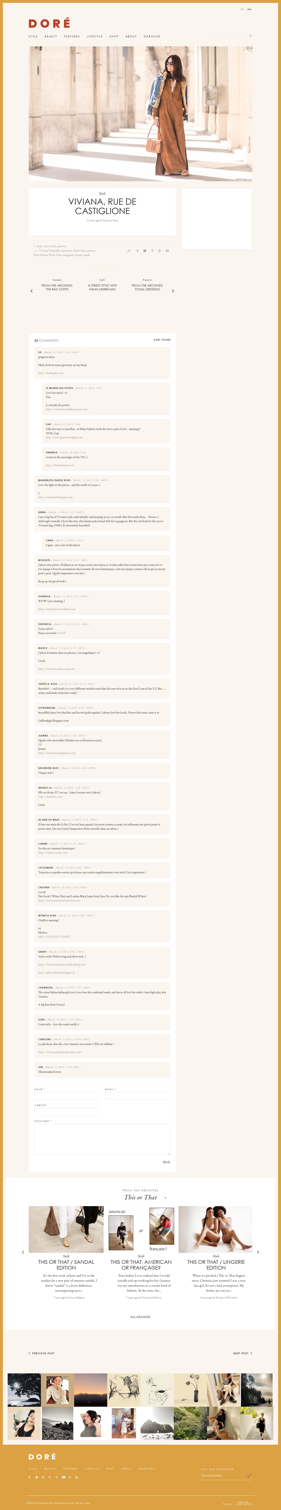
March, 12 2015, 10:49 (67, 1039)
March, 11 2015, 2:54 (86, 480)
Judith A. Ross (47, 683)
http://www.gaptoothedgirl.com (64, 437)
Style (33, 36)
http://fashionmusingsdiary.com (57, 753)
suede (87, 255)
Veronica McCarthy (226, 1297)
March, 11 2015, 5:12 (67, 624)
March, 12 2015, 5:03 (69, 868)
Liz (39, 352)
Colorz (86, 1503)
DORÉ (49, 23)
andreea (52, 452)
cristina (44, 887)
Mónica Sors (47, 915)
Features (72, 36)
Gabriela (44, 596)
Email (111, 1089)
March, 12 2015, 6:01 (72, 916)
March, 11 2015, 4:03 (89, 388)
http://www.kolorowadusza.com (56, 609)
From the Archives (141, 1190)
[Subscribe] (249, 1476)
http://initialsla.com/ (50, 796)
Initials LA (45, 787)
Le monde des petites (59, 388)
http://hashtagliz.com (50, 373)
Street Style (50, 246)
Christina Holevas (151, 1297)
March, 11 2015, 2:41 (57, 352)
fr (242, 9)
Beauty (51, 36)
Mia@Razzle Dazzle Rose (54, 480)
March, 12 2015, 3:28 (67, 788)
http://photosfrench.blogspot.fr (56, 972)
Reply (76, 352)
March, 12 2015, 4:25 (63, 844)
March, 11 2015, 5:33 (63, 648)
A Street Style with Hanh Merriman (102, 287)
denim (79, 255)
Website (40, 1105)
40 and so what (49, 819)
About (131, 36)
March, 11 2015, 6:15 (73, 684)
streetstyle (66, 250)
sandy (42, 951)
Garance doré (42, 1456)
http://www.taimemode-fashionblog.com (61, 964)
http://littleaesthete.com (60, 465)
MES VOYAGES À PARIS (54, 936)
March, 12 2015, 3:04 (74, 768)
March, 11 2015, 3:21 (66, 560)
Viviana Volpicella (49, 250)
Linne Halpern (77, 1297)
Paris (59, 255)
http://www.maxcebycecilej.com (56, 669)
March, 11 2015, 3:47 (66, 596)
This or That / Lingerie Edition (216, 1265)
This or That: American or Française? (141, 1265)
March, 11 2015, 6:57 (71, 708)
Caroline (44, 1039)
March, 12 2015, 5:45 (65, 887)
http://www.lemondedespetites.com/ (67, 409)
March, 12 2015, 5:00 (67, 424)
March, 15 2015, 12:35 (69, 540)
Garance (152, 36)
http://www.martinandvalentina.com (59, 900)
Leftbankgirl (47, 707)
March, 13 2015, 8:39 (73, 452)
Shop (114, 36)
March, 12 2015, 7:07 (68, 988)
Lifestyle (95, 36)
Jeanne (43, 735)
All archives (141, 1316)
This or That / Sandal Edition (66, 1265)
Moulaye (44, 560)
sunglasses (68, 255)
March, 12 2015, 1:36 (64, 736)
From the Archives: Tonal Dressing (147, 287)
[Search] (250, 35)
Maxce (42, 648)
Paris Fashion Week (44, 255)
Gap (48, 424)
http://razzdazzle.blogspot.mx (55, 497)
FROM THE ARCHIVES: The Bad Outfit (57, 287)
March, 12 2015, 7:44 (60, 1020)
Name (39, 1089)
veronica (44, 624)
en (250, 9)
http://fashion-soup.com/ (53, 852)
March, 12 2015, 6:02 (62, 952)
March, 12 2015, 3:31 (75, 820)
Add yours (162, 339)
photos (62, 246)
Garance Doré (110, 220)
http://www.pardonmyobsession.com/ (60, 1052)
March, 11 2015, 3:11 (62, 512)
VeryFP (61, 633)
